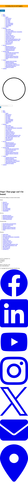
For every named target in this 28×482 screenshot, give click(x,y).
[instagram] (14, 386)
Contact (4, 60)
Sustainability (8, 25)
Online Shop (5, 234)
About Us (5, 202)
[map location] (14, 481)
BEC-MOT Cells (9, 41)
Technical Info (6, 51)
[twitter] (14, 415)
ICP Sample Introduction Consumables (13, 31)
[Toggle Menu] (0, 12)
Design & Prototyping (10, 48)
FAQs (6, 58)
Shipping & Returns (9, 62)
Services (4, 45)
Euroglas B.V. (8, 44)
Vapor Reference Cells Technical (12, 64)
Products (4, 28)
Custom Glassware (9, 35)
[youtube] (14, 354)
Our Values (7, 22)
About (4, 15)
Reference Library (9, 55)
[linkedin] (14, 328)
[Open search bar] (0, 104)
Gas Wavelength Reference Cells (12, 40)
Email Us (20, 6)
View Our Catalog (9, 30)
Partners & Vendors (9, 67)
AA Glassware (8, 33)
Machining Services (9, 46)
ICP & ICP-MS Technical (10, 63)
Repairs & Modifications (10, 47)
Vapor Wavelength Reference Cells (12, 39)
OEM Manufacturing (9, 50)
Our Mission (8, 19)
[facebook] (14, 296)
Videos (6, 26)
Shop (4, 14)
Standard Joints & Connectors (11, 57)
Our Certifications (9, 23)
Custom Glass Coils (9, 37)
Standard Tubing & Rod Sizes (11, 56)
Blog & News (8, 18)
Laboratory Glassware (10, 36)
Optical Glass (8, 34)
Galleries (5, 68)
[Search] (0, 107)
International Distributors (10, 66)
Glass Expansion (9, 42)
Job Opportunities (9, 24)
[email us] (14, 443)
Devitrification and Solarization (12, 52)
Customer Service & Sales (11, 61)
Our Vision (7, 20)
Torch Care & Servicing (10, 53)
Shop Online (8, 29)
